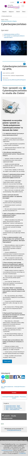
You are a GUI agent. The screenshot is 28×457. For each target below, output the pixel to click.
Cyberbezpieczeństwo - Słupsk (12, 405)
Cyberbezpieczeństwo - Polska (12, 407)
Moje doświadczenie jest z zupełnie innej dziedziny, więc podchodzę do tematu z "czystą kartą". (13, 330)
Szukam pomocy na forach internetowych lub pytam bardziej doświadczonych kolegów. (13, 352)
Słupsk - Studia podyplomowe (12, 409)
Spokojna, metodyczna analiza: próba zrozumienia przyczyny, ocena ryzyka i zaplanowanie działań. (12, 160)
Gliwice (23, 11)
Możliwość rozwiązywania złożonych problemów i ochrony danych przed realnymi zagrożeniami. (13, 140)
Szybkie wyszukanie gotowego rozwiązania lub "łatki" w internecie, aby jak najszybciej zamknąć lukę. (13, 166)
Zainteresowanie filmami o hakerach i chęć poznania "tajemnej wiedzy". (14, 148)
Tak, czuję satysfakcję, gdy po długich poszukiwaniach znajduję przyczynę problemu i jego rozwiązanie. (14, 297)
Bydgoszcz (11, 11)
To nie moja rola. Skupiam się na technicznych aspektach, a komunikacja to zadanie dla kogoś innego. (13, 283)
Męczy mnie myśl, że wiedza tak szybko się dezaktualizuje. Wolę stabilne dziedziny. (13, 190)
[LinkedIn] (23, 378)
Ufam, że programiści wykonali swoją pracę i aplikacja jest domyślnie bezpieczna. (13, 258)
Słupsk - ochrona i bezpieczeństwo (13, 408)
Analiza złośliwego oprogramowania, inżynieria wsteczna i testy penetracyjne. (12, 201)
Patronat (26, 440)
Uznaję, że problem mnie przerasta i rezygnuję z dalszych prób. (12, 356)
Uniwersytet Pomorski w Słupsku (9, 21)
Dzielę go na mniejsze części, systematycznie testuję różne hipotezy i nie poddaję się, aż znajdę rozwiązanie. (13, 348)
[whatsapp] (7, 378)
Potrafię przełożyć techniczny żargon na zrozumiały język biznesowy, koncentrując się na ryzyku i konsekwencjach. (13, 272)
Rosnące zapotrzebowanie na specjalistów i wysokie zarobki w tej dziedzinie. (14, 144)
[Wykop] (3, 383)
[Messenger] (3, 378)
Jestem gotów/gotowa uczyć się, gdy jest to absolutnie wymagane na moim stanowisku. (14, 187)
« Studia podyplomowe (6, 16)
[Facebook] (15, 378)
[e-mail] (11, 378)
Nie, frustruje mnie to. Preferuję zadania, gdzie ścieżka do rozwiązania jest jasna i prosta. (13, 308)
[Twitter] (19, 378)
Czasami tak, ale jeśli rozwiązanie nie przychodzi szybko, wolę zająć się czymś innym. (13, 303)
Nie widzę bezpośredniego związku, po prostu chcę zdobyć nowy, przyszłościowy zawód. (13, 335)
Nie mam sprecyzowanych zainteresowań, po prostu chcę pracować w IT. (14, 209)
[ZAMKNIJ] (22, 453)
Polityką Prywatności (7, 450)
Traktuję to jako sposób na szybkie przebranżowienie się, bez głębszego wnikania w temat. (14, 232)
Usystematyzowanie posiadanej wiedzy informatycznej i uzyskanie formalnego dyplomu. (13, 227)
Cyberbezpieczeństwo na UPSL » (12, 34)
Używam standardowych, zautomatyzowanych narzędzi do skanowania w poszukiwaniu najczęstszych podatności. (13, 254)
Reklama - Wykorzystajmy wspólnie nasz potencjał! (9, 440)
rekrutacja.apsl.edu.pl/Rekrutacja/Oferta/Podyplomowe (15, 79)
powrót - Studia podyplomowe (9, 416)
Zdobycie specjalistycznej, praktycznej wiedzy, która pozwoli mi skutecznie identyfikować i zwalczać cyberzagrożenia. (13, 221)
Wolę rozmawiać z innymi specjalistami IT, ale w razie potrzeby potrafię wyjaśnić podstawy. (14, 277)
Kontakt (21, 440)
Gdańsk (18, 11)
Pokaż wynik (7, 361)
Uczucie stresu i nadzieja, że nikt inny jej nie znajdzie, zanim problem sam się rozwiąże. (14, 170)
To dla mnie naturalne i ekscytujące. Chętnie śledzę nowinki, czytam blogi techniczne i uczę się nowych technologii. (12, 182)
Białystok (4, 11)
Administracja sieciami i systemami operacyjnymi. (12, 205)
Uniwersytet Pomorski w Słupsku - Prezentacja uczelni (14, 397)
